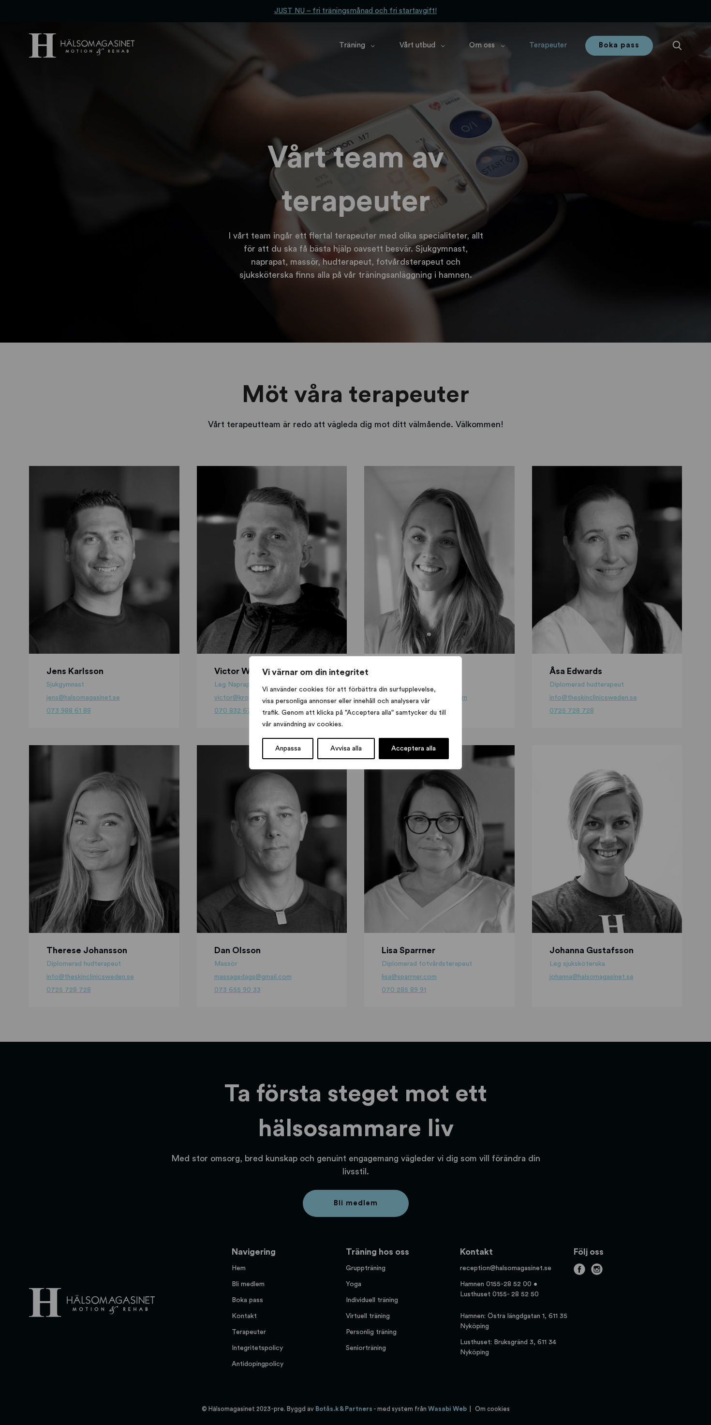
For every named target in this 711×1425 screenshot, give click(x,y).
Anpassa (288, 748)
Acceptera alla (413, 748)
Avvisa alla (346, 748)
